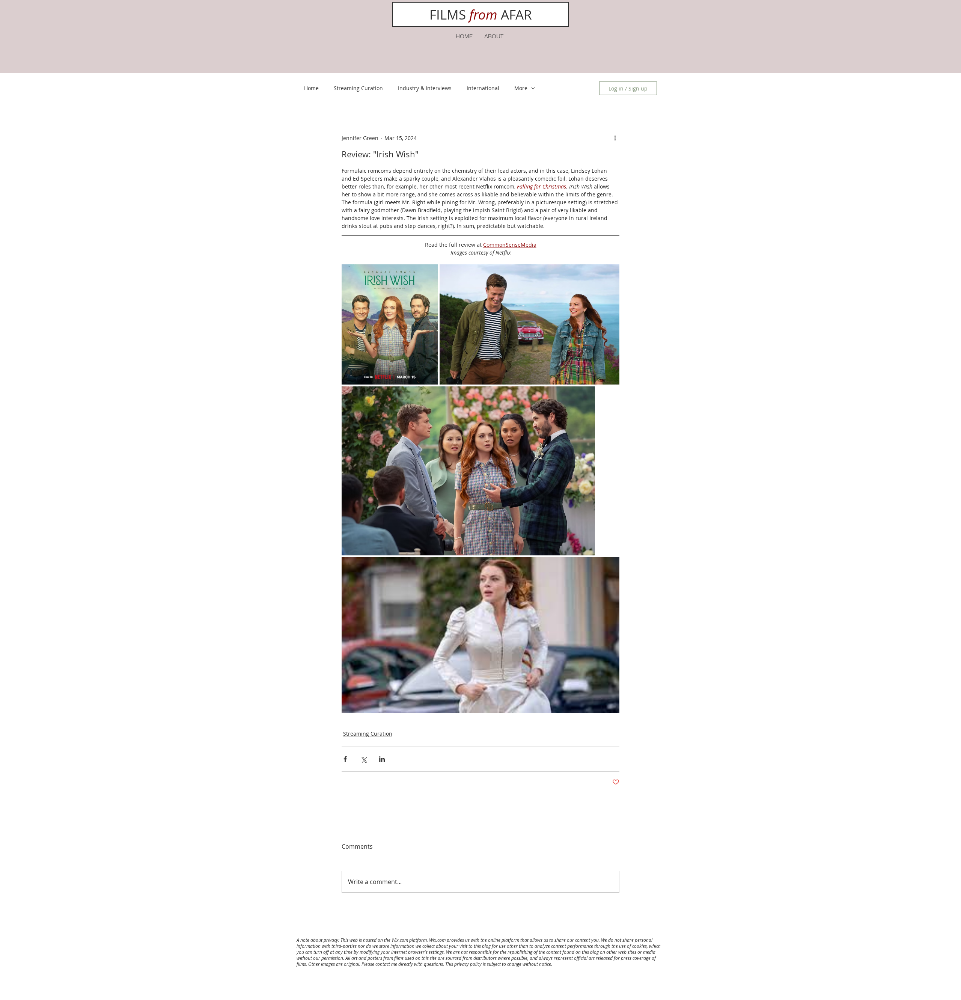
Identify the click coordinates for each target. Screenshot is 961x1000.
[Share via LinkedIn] (382, 759)
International (483, 88)
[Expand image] (390, 324)
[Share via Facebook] (345, 759)
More (520, 88)
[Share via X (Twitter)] (363, 759)
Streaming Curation (358, 88)
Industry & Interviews (425, 88)
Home (311, 88)
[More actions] (614, 137)
